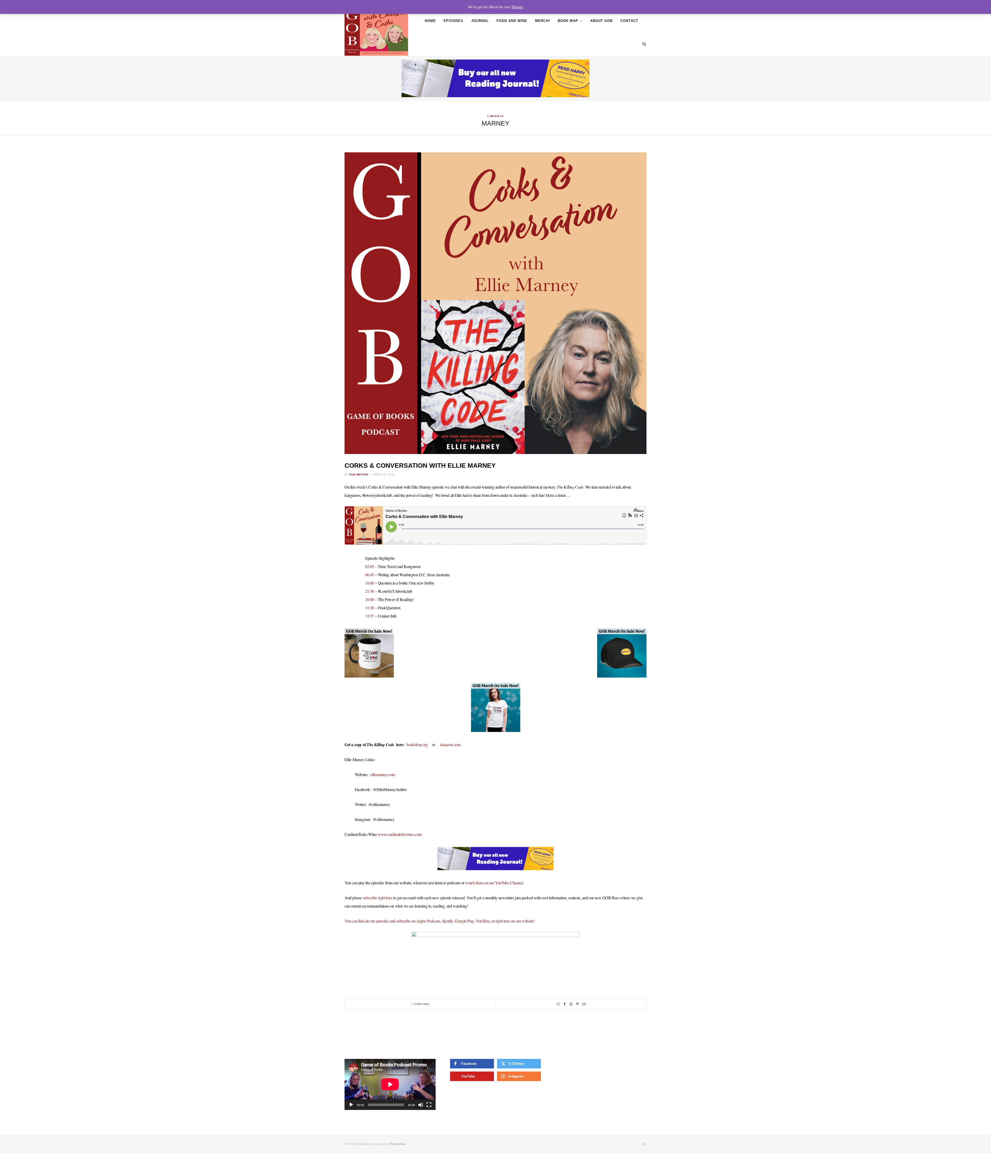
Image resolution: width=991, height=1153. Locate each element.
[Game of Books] (376, 32)
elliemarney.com (382, 774)
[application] (390, 1084)
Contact (629, 21)
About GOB (601, 21)
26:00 (369, 599)
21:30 (369, 591)
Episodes (453, 21)
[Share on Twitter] (571, 1004)
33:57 (369, 616)
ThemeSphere (397, 1144)
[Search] (642, 44)
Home (430, 21)
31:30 (369, 607)
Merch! (542, 21)
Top (643, 1144)
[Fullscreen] (428, 1104)
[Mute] (420, 1104)
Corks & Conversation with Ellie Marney (420, 465)
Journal (480, 21)
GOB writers (359, 474)
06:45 (369, 574)
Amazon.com (449, 744)
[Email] (584, 1004)
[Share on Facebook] (565, 1004)
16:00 (369, 583)
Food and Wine (512, 21)
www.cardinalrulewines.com (400, 834)
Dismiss (517, 6)
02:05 (369, 566)
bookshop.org (417, 744)
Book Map (568, 21)
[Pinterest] (577, 1004)
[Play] (351, 1104)
